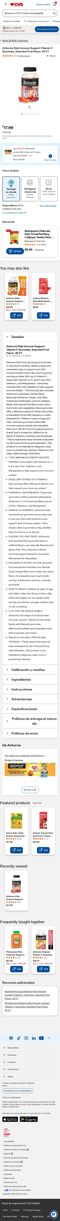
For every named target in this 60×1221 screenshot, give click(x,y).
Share (52, 55)
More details (19, 159)
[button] (48, 206)
